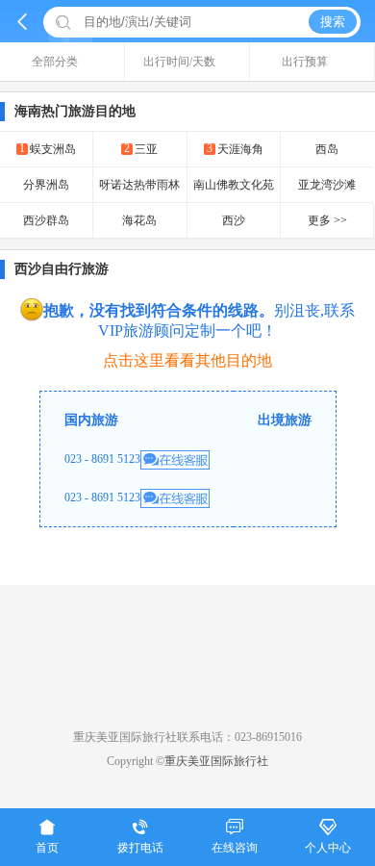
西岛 (326, 149)
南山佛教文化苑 (233, 184)
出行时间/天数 (179, 61)
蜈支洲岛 (47, 148)
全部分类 (55, 61)
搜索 (332, 21)
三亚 (141, 148)
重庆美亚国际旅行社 (216, 761)
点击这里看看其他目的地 (187, 360)
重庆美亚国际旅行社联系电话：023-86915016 (187, 737)
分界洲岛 (46, 184)
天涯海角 (235, 148)
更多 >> (327, 220)
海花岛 (139, 220)
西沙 (233, 220)
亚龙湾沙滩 (327, 184)
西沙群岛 (46, 220)
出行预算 (305, 61)
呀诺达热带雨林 (139, 184)
